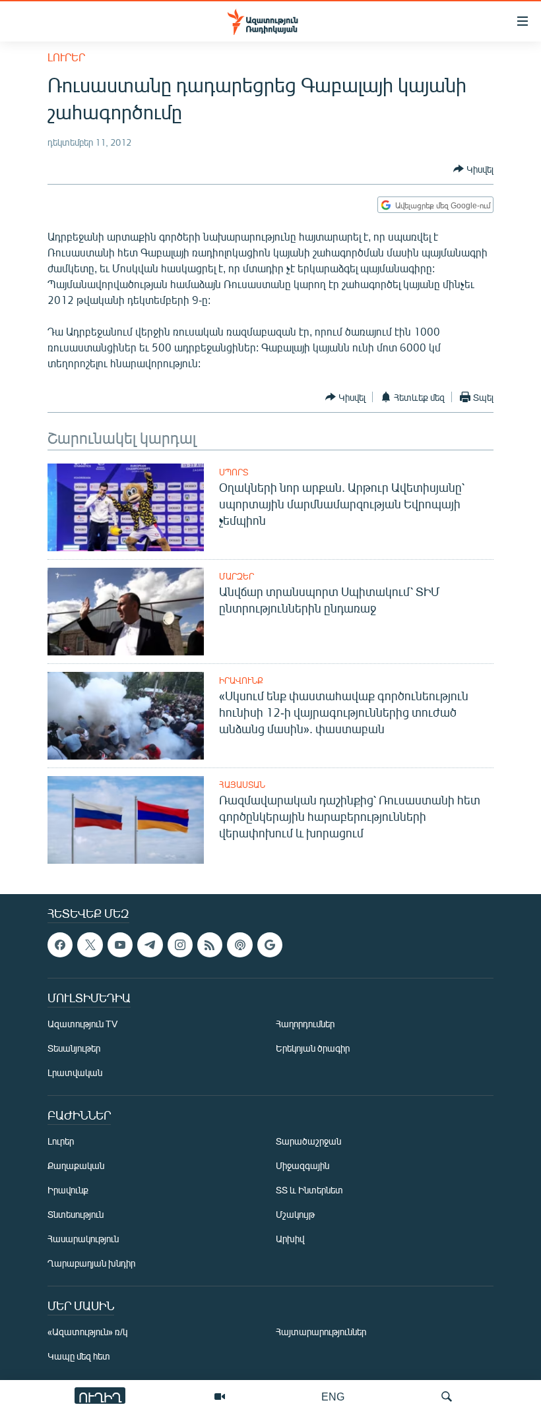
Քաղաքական (76, 1166)
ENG (332, 1396)
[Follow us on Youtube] (120, 944)
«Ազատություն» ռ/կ (87, 1332)
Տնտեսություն (76, 1214)
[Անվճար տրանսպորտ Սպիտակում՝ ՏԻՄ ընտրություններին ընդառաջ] (126, 611)
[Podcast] (239, 944)
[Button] (473, 169)
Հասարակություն (83, 1239)
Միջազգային (302, 1166)
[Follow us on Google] (269, 944)
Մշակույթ (295, 1214)
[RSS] (209, 944)
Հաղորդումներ (305, 1024)
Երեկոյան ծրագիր (313, 1048)
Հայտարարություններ (321, 1332)
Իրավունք (241, 680)
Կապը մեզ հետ (79, 1356)
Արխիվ (290, 1239)
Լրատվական (75, 1073)
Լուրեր (66, 57)
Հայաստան (242, 784)
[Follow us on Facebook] (60, 944)
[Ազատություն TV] (219, 1396)
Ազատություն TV (82, 1024)
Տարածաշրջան (308, 1141)
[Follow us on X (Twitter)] (89, 944)
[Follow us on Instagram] (180, 944)
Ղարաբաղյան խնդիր (91, 1263)
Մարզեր (236, 576)
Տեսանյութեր (74, 1048)
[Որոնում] (446, 1396)
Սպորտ (233, 472)
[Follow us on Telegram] (149, 944)
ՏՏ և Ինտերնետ (309, 1190)
